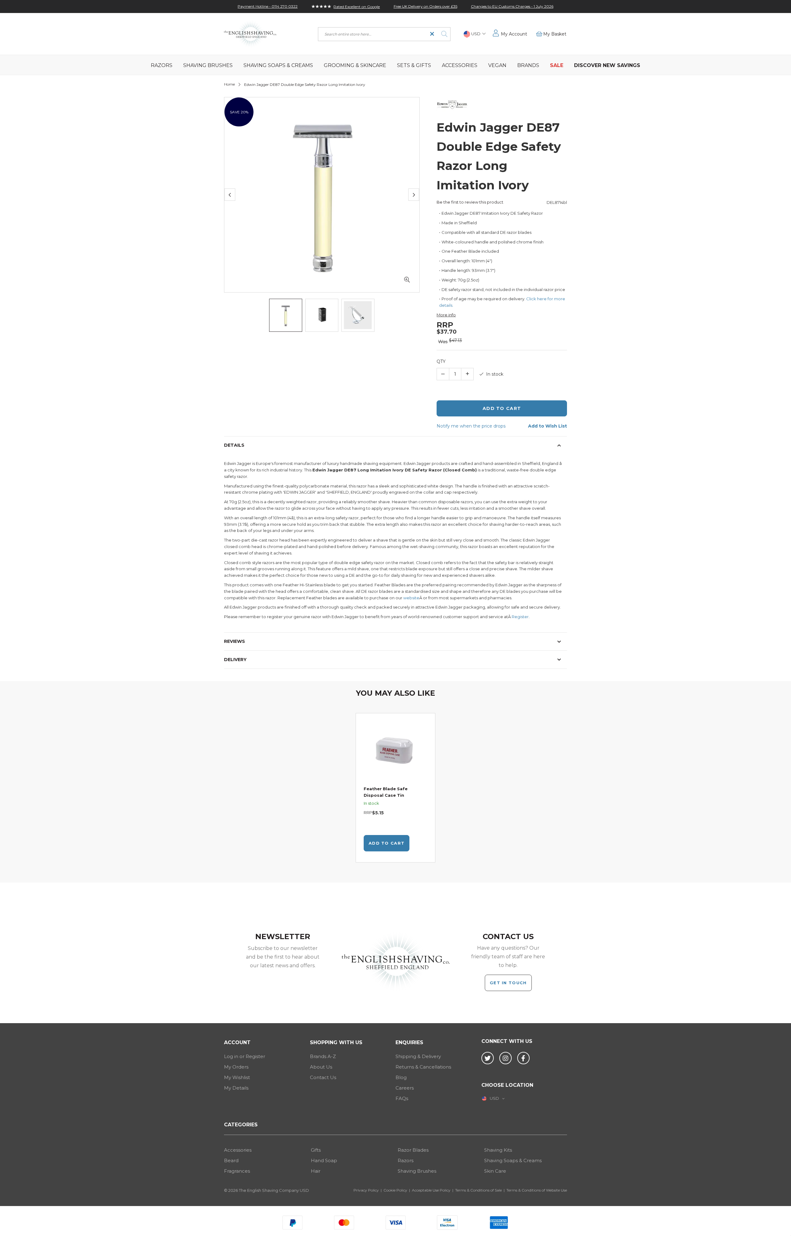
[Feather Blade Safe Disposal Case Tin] (395, 752)
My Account (514, 34)
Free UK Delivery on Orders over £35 (425, 6)
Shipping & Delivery (418, 1056)
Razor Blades (413, 1150)
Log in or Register (244, 1056)
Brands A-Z (323, 1056)
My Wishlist (237, 1077)
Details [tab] (234, 445)
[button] (474, 34)
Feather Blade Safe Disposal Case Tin (386, 792)
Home (229, 84)
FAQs (402, 1098)
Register (520, 616)
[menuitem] (162, 65)
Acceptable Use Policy (431, 1190)
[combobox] (384, 34)
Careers (405, 1088)
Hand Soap (324, 1160)
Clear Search (432, 34)
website (411, 597)
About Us (321, 1067)
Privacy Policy (366, 1190)
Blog (401, 1077)
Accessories (238, 1150)
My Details (236, 1088)
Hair (315, 1171)
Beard (231, 1160)
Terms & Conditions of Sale (478, 1190)
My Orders (236, 1067)
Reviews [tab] (234, 641)
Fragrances (237, 1171)
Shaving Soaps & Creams (513, 1160)
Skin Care (495, 1171)
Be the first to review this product (470, 202)
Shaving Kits (498, 1150)
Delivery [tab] (235, 659)
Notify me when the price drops (471, 426)
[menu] (395, 65)
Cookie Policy (395, 1190)
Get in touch (508, 982)
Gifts (316, 1150)
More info (446, 314)
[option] (395, 788)
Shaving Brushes (417, 1171)
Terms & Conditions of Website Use (536, 1190)
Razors (405, 1160)
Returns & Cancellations (423, 1067)
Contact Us (323, 1077)
